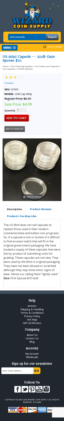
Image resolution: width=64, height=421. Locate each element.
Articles (32, 306)
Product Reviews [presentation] (41, 209)
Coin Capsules (9, 69)
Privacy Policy (32, 316)
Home (5, 66)
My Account (32, 353)
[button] (10, 48)
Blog (32, 341)
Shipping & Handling (32, 309)
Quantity (9, 110)
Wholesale (32, 357)
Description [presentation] (14, 209)
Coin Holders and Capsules (46, 66)
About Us (32, 335)
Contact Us (32, 338)
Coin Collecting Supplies (21, 66)
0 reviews (8, 83)
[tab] (14, 209)
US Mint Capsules (25, 69)
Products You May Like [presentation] (21, 216)
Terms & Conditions (32, 312)
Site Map (32, 319)
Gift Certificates (32, 323)
